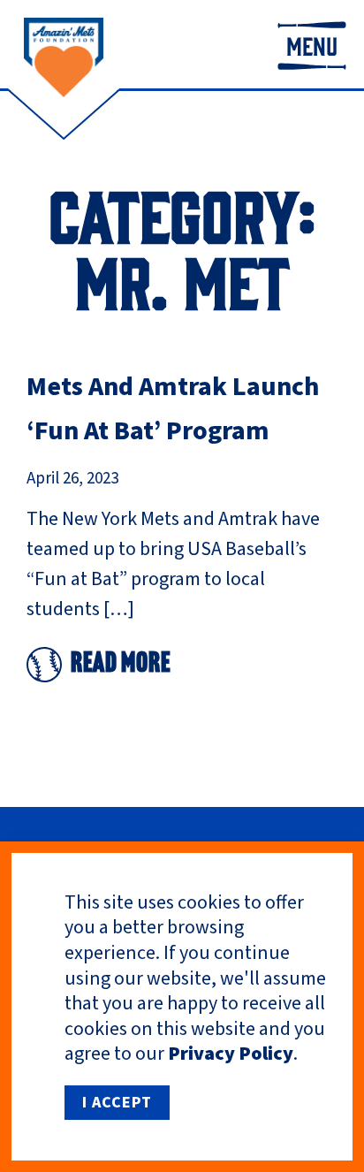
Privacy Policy (230, 1053)
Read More (121, 665)
